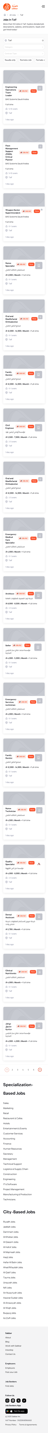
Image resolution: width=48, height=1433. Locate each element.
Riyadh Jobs (9, 1222)
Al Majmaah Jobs (11, 1252)
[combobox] (26, 47)
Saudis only (10, 60)
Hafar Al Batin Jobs (12, 1262)
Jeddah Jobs (9, 1227)
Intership (9, 1350)
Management (10, 1159)
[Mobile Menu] (43, 7)
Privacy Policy (10, 1424)
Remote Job (25, 60)
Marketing (8, 1108)
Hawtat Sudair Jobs (13, 1298)
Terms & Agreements (28, 1424)
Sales (6, 1103)
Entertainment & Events (15, 1128)
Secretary (8, 1154)
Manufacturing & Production (17, 1194)
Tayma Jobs (9, 1277)
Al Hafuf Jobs (9, 1247)
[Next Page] (40, 1070)
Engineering (9, 1179)
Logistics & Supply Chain (15, 1169)
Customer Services (13, 1133)
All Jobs (13, 15)
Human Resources (12, 1149)
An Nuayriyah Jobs (12, 1293)
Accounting (9, 1138)
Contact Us (10, 1354)
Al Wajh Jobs (9, 1308)
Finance (7, 1144)
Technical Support (12, 1164)
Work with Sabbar (13, 1346)
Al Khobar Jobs (10, 1237)
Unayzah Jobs (10, 1282)
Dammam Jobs (11, 1232)
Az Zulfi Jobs (9, 1318)
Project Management (13, 1189)
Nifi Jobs (7, 1288)
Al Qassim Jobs (10, 1242)
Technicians (9, 1199)
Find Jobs (9, 1386)
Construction (10, 1174)
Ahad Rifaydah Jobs (13, 1267)
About (8, 1337)
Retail (6, 1113)
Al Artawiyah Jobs (12, 1303)
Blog (7, 1341)
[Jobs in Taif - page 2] (40, 1070)
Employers (10, 1368)
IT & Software (10, 1184)
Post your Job (11, 1372)
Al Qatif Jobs (9, 1272)
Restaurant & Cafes (12, 1118)
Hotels (6, 1123)
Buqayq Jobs (9, 1313)
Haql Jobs (8, 1257)
